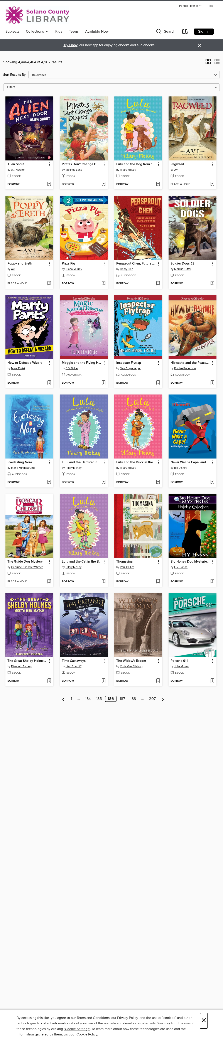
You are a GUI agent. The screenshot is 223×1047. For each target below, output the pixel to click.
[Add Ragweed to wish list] (212, 184)
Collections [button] (36, 31)
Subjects (12, 31)
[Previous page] (63, 698)
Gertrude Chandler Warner (27, 567)
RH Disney (180, 468)
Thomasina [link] (124, 562)
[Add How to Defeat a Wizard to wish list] (49, 383)
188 (133, 698)
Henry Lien (126, 269)
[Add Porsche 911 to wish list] (212, 681)
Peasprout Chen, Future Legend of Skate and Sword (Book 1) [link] (136, 264)
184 (88, 698)
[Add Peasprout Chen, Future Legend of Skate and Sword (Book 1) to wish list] (158, 284)
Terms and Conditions (93, 1018)
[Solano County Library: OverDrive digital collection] (37, 15)
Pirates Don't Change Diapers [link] (82, 164)
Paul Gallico (127, 567)
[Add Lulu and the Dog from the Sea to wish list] (158, 184)
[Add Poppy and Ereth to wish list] (49, 284)
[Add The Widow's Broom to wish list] (158, 681)
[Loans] (185, 32)
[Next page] (163, 698)
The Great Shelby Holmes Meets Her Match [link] (27, 661)
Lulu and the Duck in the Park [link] (136, 462)
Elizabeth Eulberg (21, 666)
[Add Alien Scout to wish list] (49, 184)
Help (210, 6)
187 (122, 698)
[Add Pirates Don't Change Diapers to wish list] (103, 184)
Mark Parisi (18, 368)
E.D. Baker (72, 368)
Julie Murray (181, 666)
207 (152, 698)
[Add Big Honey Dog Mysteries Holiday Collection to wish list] (212, 582)
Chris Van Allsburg (131, 666)
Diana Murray (74, 269)
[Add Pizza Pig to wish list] (103, 284)
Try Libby (71, 45)
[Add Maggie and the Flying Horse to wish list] (103, 383)
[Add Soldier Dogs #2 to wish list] (212, 284)
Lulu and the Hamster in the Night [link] (82, 462)
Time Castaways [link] (74, 661)
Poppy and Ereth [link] (19, 264)
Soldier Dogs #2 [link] (182, 264)
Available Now (96, 31)
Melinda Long (74, 170)
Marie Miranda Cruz (23, 468)
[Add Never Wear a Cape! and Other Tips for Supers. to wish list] (212, 482)
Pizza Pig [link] (68, 264)
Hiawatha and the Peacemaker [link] (190, 363)
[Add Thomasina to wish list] (158, 582)
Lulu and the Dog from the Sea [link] (136, 164)
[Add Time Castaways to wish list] (103, 681)
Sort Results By (14, 75)
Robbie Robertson (185, 368)
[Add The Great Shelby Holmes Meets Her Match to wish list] (49, 681)
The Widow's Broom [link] (131, 661)
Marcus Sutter (182, 269)
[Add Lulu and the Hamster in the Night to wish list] (103, 482)
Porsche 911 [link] (179, 661)
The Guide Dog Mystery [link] (25, 562)
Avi (176, 170)
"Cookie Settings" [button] (77, 1029)
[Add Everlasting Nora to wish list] (49, 482)
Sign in (203, 31)
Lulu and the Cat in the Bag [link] (82, 562)
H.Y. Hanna (181, 567)
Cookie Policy (86, 1034)
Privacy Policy (127, 1018)
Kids (58, 31)
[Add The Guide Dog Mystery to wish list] (49, 582)
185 (99, 698)
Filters (11, 87)
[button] (190, 6)
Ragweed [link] (177, 164)
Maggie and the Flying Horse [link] (82, 363)
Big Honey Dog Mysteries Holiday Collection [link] (190, 562)
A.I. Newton (18, 170)
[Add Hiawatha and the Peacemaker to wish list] (212, 383)
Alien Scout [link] (15, 164)
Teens (74, 31)
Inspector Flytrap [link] (128, 363)
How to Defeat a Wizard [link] (24, 363)
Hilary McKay (128, 170)
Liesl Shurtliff (73, 666)
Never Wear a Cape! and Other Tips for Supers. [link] (190, 462)
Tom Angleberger (130, 368)
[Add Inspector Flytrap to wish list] (158, 383)
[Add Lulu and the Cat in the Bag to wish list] (103, 582)
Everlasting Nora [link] (19, 462)
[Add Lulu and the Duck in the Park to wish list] (158, 482)
